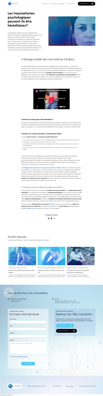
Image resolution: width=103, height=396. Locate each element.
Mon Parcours (45, 3)
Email (10, 326)
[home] (13, 4)
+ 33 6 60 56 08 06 (16, 301)
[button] (58, 3)
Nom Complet (12, 319)
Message (11, 340)
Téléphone (12, 333)
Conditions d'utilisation (22, 356)
